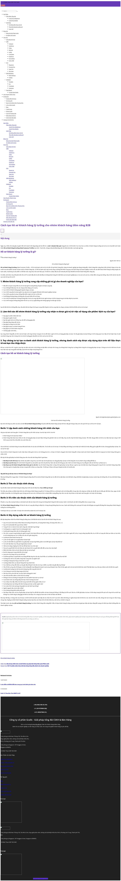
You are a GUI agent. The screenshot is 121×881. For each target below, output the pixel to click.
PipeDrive (11, 56)
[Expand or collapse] (1, 234)
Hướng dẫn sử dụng (6, 794)
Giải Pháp (8, 22)
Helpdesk (8, 79)
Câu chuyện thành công (7, 766)
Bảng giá (3, 5)
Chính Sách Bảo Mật (11, 117)
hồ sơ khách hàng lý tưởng (8, 658)
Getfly (10, 52)
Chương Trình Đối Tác (8, 120)
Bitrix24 (11, 50)
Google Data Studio (13, 92)
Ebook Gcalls (9, 111)
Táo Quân (11, 71)
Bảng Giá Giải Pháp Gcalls (12, 33)
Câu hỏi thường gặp (6, 773)
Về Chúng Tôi (9, 101)
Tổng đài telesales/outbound (16, 27)
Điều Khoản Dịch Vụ (11, 115)
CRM (7, 41)
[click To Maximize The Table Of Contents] (2, 230)
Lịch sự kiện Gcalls (10, 105)
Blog (7, 107)
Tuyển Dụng (9, 109)
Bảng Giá (5, 31)
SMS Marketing (9, 73)
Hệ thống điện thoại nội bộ (15, 25)
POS (7, 63)
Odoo (10, 48)
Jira (10, 84)
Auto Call (11, 29)
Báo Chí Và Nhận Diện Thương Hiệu (14, 103)
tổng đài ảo (38, 724)
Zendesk (11, 82)
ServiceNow (12, 58)
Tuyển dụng (4, 788)
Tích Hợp (5, 37)
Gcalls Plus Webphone (14, 18)
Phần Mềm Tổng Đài (11, 16)
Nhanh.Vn (11, 65)
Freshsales (11, 54)
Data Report (9, 90)
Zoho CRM (11, 60)
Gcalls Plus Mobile (13, 20)
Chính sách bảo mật (6, 791)
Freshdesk (11, 86)
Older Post (25, 663)
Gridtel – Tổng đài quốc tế (7, 762)
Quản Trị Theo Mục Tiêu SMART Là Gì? (10, 693)
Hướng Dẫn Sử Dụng (11, 98)
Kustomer (11, 88)
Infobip (10, 77)
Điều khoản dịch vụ (6, 784)
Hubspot (11, 44)
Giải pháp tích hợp (10, 39)
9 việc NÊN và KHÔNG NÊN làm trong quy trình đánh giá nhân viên (18, 684)
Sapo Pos (11, 69)
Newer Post (25, 666)
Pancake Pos (12, 67)
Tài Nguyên (6, 96)
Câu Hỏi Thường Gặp (11, 113)
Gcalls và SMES (4, 769)
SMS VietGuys (12, 75)
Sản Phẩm (5, 14)
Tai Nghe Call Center (11, 35)
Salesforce (11, 46)
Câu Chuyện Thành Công (9, 94)
